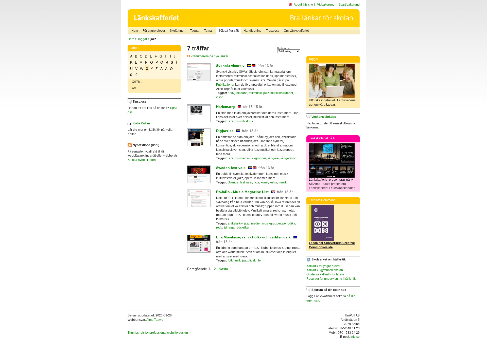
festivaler (246, 182)
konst (264, 182)
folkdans (241, 93)
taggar (330, 104)
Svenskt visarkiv (230, 66)
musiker (240, 158)
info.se (355, 336)
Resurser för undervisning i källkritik (331, 278)
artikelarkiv (235, 223)
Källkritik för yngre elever (323, 266)
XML (135, 88)
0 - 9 (133, 75)
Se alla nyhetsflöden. (142, 160)
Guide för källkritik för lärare (325, 274)
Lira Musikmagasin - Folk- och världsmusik (253, 237)
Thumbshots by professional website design (158, 332)
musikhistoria (244, 121)
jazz (266, 93)
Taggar (195, 30)
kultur (273, 182)
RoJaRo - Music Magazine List (242, 192)
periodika (288, 223)
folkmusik (255, 93)
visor (219, 97)
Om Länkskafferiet (296, 30)
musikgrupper (256, 158)
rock (219, 227)
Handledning (253, 30)
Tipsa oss (272, 30)
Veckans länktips (323, 117)
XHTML (137, 82)
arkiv (231, 93)
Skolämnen (177, 30)
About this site (303, 4)
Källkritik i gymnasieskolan (324, 270)
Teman (209, 30)
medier (255, 223)
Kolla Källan (141, 123)
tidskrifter (243, 227)
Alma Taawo (154, 320)
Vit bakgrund (326, 4)
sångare (273, 158)
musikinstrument (281, 93)
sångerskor (288, 158)
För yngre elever (154, 30)
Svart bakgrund (349, 4)
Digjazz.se (225, 131)
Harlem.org (225, 107)
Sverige (233, 182)
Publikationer (225, 84)
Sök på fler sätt (228, 30)
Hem (134, 30)
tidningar (229, 227)
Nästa (224, 269)
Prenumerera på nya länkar (209, 56)
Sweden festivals (231, 168)
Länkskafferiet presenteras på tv (331, 179)
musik (283, 182)
